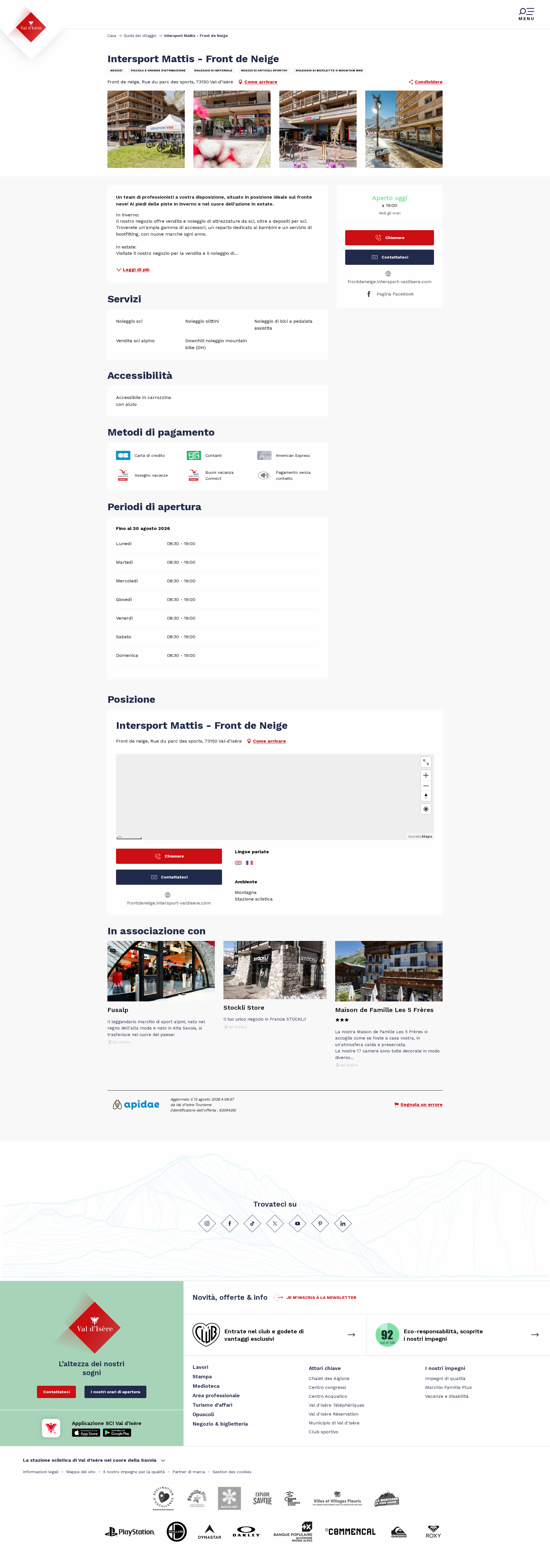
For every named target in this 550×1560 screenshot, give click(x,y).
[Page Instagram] (207, 1223)
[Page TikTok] (252, 1223)
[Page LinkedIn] (343, 1223)
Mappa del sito (80, 1472)
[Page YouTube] (298, 1223)
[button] (146, 129)
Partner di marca (188, 1472)
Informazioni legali (40, 1472)
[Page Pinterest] (320, 1223)
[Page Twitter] (275, 1223)
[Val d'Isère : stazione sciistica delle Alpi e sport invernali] (26, 23)
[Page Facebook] (230, 1223)
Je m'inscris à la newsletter (321, 1297)
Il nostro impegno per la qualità (134, 1472)
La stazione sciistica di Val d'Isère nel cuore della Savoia (89, 1460)
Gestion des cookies (232, 1472)
